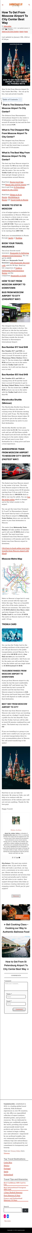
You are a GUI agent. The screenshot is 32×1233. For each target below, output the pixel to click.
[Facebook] (15, 858)
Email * (9, 1001)
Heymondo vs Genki (18, 275)
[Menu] (2, 5)
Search (6, 1206)
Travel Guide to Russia (19, 200)
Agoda (10, 238)
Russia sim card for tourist (15, 184)
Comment (7, 981)
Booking (19, 238)
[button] (1, 102)
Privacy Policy (16, 1151)
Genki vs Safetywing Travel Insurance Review (13, 270)
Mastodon (8, 1221)
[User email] (19, 858)
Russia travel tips (16, 182)
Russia (26, 31)
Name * (9, 994)
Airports (21, 31)
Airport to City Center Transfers (10, 31)
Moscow (16, 896)
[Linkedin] (17, 858)
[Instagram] (12, 858)
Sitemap (7, 1153)
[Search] (25, 1210)
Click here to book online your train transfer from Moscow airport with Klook (16, 550)
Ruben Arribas (7, 26)
